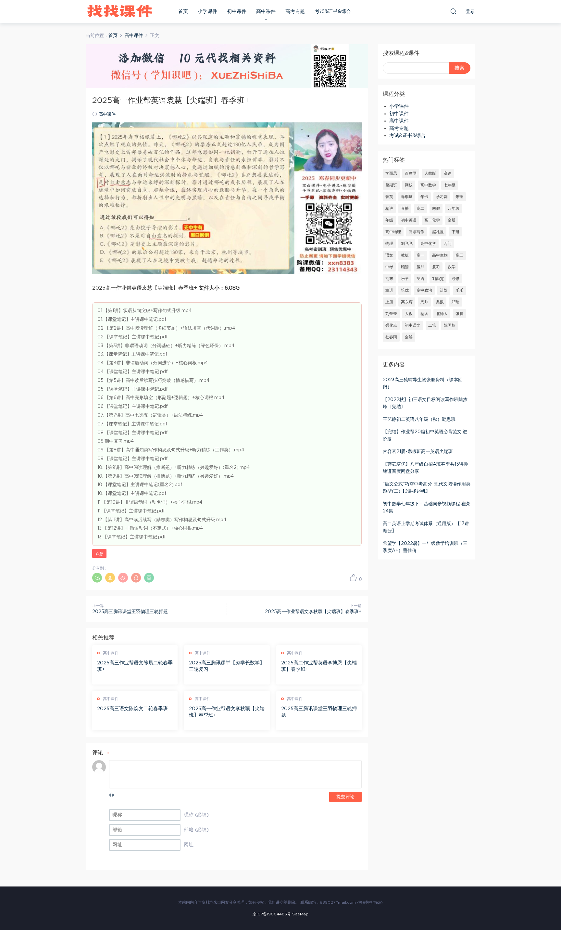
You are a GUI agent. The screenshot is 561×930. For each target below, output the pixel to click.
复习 (436, 267)
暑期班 (391, 185)
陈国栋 (449, 325)
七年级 (449, 185)
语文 (389, 255)
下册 (455, 232)
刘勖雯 (438, 279)
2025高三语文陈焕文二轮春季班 (132, 708)
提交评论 (345, 797)
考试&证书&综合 (333, 11)
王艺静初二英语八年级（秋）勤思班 (419, 419)
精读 (424, 314)
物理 (389, 243)
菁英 (389, 197)
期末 (389, 279)
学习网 (442, 197)
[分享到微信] (97, 578)
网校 (409, 185)
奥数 (440, 302)
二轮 (432, 325)
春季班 (407, 197)
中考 (389, 267)
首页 (183, 11)
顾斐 (405, 267)
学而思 (391, 173)
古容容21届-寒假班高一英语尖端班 (418, 451)
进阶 (444, 290)
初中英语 (409, 220)
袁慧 (99, 554)
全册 (451, 220)
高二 (420, 208)
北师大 (442, 314)
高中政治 (424, 290)
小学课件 (207, 11)
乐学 (405, 279)
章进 (389, 290)
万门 (448, 243)
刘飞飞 (407, 243)
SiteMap (300, 914)
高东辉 (407, 302)
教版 (405, 255)
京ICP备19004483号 (272, 914)
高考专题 (295, 11)
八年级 (453, 208)
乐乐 (459, 290)
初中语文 (412, 325)
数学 (451, 267)
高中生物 (440, 255)
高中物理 (393, 232)
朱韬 (459, 197)
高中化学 (428, 243)
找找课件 (120, 11)
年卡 (424, 197)
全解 (409, 337)
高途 (448, 173)
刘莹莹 (391, 314)
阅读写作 (416, 232)
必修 (455, 279)
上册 (389, 302)
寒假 (436, 208)
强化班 (391, 325)
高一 (420, 255)
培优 (405, 290)
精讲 (389, 208)
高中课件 (266, 11)
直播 (405, 208)
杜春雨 (391, 337)
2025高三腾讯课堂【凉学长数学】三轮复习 (227, 666)
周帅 (424, 302)
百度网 (411, 173)
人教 (409, 314)
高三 (459, 255)
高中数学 (428, 185)
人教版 (430, 173)
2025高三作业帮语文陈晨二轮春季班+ (135, 666)
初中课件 (236, 11)
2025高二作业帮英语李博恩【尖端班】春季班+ (319, 666)
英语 (420, 279)
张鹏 (459, 314)
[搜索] (453, 11)
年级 (389, 220)
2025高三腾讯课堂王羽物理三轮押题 (130, 612)
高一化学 (432, 220)
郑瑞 (455, 302)
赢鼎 (420, 267)
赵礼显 (438, 232)
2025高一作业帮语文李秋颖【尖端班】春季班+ (313, 612)
